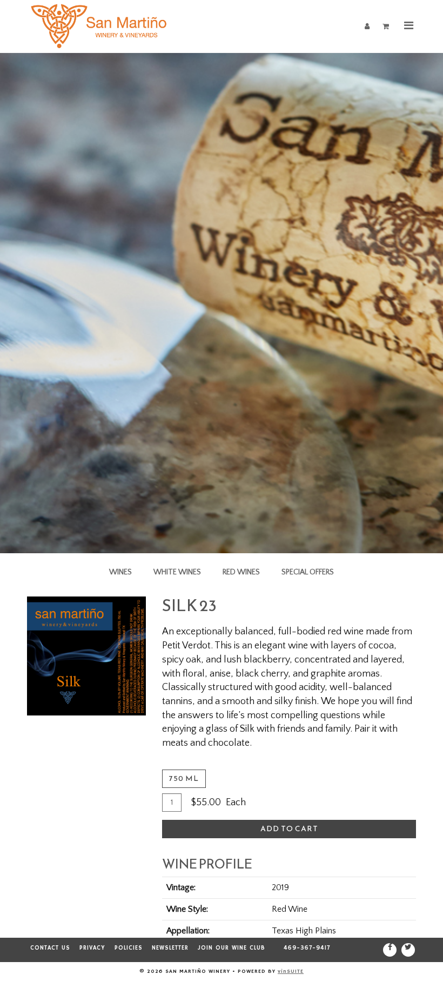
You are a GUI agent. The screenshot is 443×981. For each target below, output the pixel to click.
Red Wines (241, 572)
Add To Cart (289, 828)
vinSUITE (291, 971)
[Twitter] (408, 950)
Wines (120, 572)
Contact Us (50, 948)
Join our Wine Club (231, 948)
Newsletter (170, 948)
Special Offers (307, 572)
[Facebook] (390, 950)
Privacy (92, 948)
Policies (129, 948)
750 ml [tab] (184, 778)
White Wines (177, 572)
